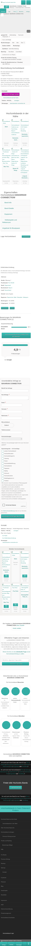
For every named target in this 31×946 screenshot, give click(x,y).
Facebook (3, 877)
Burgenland (16, 766)
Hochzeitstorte (8, 466)
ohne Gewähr (20, 625)
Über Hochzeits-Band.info (7, 827)
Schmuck (6, 473)
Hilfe (2, 849)
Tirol (11, 766)
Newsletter (4, 894)
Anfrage (28, 11)
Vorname (4, 409)
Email (3, 402)
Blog (2, 886)
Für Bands (3, 854)
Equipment (8, 214)
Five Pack (15, 591)
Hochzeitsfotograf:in (9, 456)
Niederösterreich (20, 764)
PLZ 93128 (11, 282)
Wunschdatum (5, 422)
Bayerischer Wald (11, 297)
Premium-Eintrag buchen (9, 836)
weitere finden (15, 700)
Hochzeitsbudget (6, 436)
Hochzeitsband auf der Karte (10, 97)
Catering (6, 458)
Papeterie (6, 468)
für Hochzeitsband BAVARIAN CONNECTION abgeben (5, 703)
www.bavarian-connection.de (17, 103)
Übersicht (3, 11)
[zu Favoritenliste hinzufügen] (2, 15)
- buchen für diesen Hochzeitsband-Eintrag (27, 736)
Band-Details (9, 208)
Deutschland (8, 290)
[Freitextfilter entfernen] (23, 2)
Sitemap (3, 867)
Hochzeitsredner (8, 475)
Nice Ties (6, 166)
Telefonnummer (5, 430)
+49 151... (9, 100)
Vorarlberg (25, 766)
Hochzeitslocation (8, 453)
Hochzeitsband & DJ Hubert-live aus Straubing (25, 135)
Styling (6, 470)
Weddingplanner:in (9, 478)
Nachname (4, 415)
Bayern (10, 287)
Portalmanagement (6, 913)
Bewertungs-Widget (7, 845)
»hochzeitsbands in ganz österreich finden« (15, 809)
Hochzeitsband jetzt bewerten (16, 335)
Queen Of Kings (15, 169)
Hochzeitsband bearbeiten (8, 917)
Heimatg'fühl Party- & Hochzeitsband (24, 596)
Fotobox (6, 480)
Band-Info (7, 202)
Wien (27, 762)
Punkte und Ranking (6, 840)
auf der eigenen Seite (16, 734)
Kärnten (27, 764)
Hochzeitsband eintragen (7, 832)
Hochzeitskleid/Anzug (9, 463)
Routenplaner (26, 236)
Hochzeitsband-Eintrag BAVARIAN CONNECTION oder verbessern (6, 737)
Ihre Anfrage (5, 394)
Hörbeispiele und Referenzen (9, 221)
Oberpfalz (19, 297)
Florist (5, 461)
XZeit (6, 126)
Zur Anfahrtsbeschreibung (9, 538)
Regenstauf (8, 285)
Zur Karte (4, 535)
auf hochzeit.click (16, 787)
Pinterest (3, 882)
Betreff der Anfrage (6, 388)
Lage (9, 11)
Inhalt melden (17, 628)
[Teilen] (25, 944)
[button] (15, 23)
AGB (2, 904)
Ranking (3, 863)
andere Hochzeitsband (10, 451)
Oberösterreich (10, 764)
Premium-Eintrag (27, 115)
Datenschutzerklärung (9, 510)
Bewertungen (22, 11)
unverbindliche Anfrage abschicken (12, 516)
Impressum (4, 900)
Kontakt (12, 308)
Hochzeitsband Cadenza (15, 139)
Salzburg (3, 764)
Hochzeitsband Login (8, 933)
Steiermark (6, 766)
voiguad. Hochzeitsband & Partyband (25, 177)
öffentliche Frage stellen (16, 663)
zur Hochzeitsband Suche (1, 6)
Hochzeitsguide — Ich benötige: (10, 448)
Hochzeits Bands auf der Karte (9, 819)
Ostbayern (25, 297)
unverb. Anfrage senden (11, 94)
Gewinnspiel (4, 890)
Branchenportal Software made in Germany (11, 941)
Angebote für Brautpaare (11, 228)
